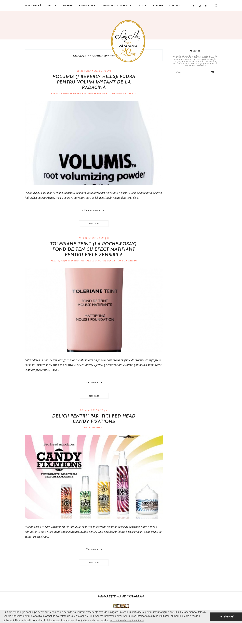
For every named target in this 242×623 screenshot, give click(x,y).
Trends (131, 94)
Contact (174, 6)
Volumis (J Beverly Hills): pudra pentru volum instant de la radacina (94, 82)
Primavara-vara (71, 94)
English (158, 6)
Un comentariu (94, 383)
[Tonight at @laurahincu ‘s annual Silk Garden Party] (115, 606)
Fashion (68, 6)
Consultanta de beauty (116, 6)
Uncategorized (94, 428)
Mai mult (94, 223)
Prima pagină (33, 6)
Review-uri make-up (94, 94)
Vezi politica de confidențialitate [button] (127, 620)
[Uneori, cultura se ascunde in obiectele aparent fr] (123, 606)
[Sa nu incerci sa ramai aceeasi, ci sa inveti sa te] (119, 606)
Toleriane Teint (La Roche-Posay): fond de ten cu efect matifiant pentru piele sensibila (94, 249)
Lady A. (142, 6)
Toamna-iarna (117, 94)
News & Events (70, 261)
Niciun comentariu (94, 210)
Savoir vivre (87, 6)
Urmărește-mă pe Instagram (121, 596)
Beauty (51, 6)
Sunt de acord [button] (225, 616)
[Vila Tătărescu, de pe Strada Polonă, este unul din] (127, 606)
